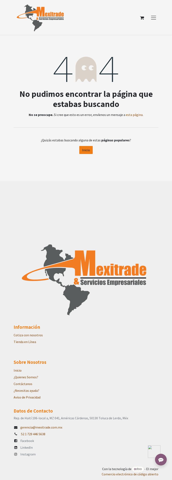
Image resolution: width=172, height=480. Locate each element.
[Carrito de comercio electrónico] (142, 17)
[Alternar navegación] (153, 17)
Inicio (86, 150)
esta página (134, 115)
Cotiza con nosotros (28, 335)
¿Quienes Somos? (26, 377)
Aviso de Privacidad (27, 397)
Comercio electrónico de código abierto (130, 474)
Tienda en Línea (25, 342)
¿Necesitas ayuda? (26, 390)
